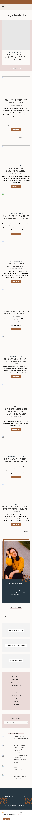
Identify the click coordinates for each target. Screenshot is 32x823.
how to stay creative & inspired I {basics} (21, 776)
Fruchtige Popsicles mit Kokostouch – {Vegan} (16, 507)
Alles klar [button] (6, 819)
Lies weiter (16, 129)
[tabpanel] (16, 42)
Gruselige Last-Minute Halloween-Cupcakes (16, 57)
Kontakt (5, 806)
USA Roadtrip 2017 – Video (20, 766)
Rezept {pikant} (16, 692)
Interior (16, 701)
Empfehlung (13, 52)
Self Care (21, 456)
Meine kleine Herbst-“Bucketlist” (16, 169)
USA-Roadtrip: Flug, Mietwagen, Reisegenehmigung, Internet (20, 758)
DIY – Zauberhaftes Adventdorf (16, 101)
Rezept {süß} (16, 688)
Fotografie (16, 704)
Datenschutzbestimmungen (20, 806)
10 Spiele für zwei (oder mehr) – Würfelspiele (16, 312)
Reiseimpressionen (16, 682)
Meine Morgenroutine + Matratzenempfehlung (16, 460)
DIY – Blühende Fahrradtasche (16, 264)
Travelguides (16, 679)
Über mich (22, 805)
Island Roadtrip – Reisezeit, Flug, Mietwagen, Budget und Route (20, 748)
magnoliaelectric (16, 15)
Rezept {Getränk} (16, 695)
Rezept (20, 52)
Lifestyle (21, 404)
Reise (21, 356)
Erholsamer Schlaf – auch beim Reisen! (16, 360)
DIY (16, 97)
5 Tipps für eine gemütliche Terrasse (21, 737)
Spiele (21, 308)
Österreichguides (16, 685)
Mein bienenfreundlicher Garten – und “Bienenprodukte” (16, 410)
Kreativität (18, 166)
